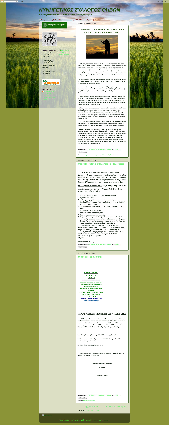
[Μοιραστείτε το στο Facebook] (84, 152)
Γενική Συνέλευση (89, 400)
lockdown (116, 155)
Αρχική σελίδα (91, 406)
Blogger (106, 420)
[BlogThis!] (80, 152)
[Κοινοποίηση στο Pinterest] (86, 152)
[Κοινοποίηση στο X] (82, 152)
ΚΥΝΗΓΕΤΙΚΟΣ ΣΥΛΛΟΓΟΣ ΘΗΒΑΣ (49, 93)
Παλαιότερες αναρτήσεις (116, 406)
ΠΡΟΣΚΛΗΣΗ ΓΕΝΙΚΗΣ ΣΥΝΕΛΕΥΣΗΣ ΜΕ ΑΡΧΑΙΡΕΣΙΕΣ (101, 164)
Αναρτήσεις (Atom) (93, 410)
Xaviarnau (94, 420)
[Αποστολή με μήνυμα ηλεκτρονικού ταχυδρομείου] (79, 152)
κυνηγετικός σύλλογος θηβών (103, 155)
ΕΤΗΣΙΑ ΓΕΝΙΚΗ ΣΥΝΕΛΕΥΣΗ (90, 257)
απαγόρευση (87, 155)
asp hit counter (64, 54)
